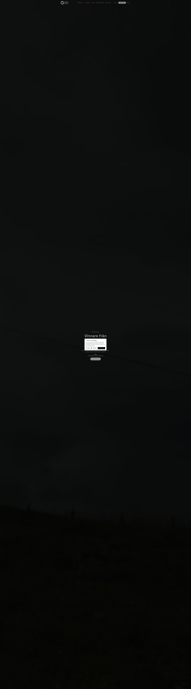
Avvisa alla (94, 348)
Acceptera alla (101, 348)
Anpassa (88, 348)
